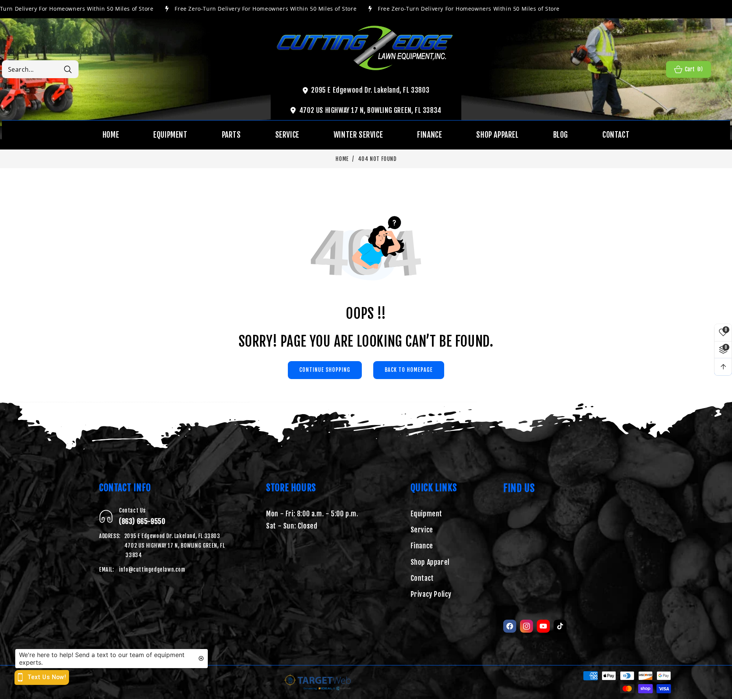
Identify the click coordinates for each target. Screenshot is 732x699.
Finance (422, 546)
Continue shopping (324, 369)
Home (342, 159)
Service (422, 529)
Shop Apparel (430, 562)
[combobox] (40, 69)
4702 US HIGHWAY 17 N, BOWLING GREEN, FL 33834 (370, 110)
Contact (422, 578)
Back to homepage (409, 369)
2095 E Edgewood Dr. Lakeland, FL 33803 (370, 90)
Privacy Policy (431, 594)
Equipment (426, 513)
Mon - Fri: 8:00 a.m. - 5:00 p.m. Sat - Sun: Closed (312, 519)
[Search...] (67, 69)
